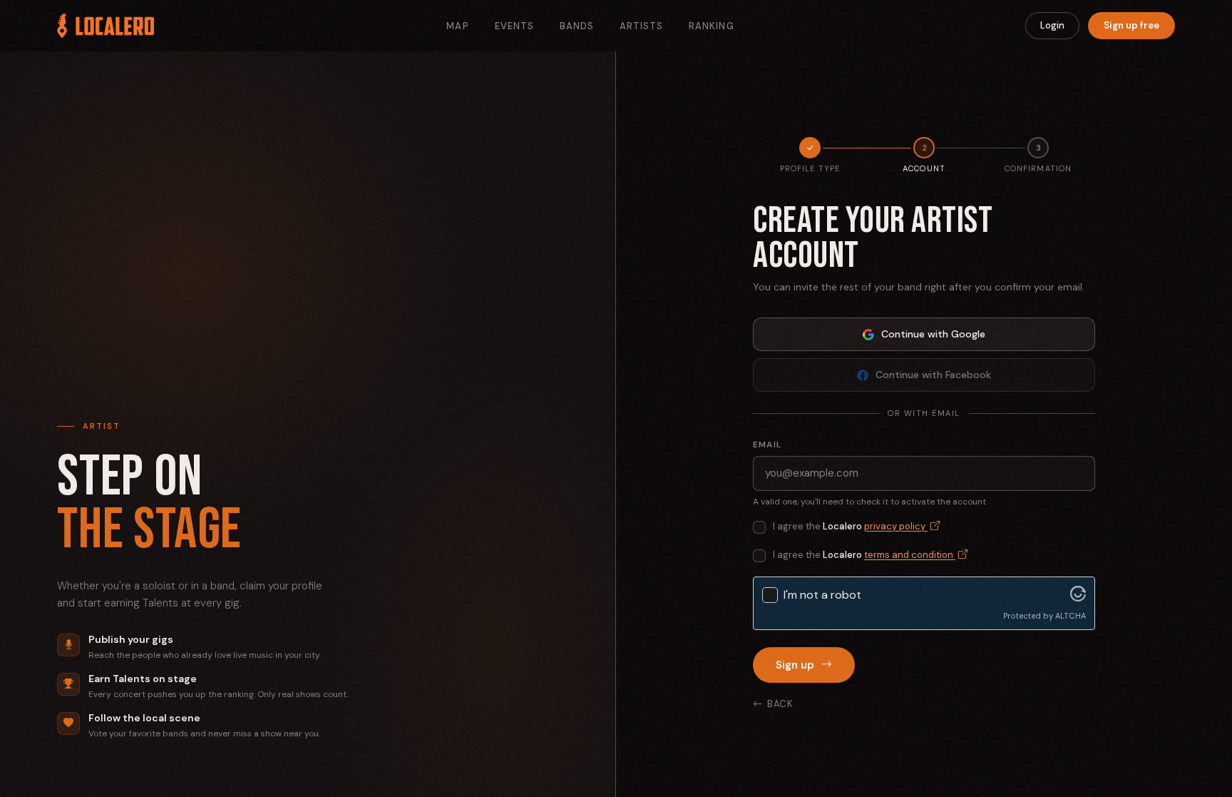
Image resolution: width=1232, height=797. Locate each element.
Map (457, 26)
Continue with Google (933, 334)
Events (514, 26)
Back (780, 704)
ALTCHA (1070, 616)
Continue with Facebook (933, 374)
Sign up (795, 665)
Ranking (711, 26)
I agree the (850, 526)
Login (1052, 25)
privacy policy (896, 526)
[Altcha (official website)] (1078, 597)
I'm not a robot (822, 595)
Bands (577, 26)
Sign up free (1131, 25)
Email (767, 444)
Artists (641, 26)
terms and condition (909, 555)
